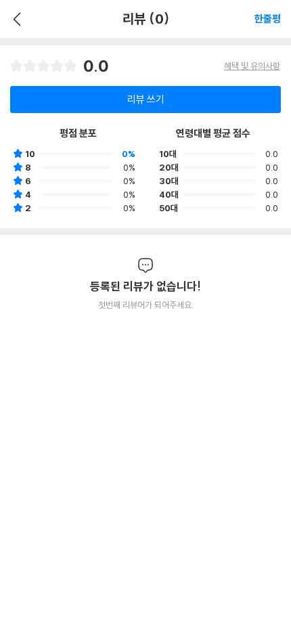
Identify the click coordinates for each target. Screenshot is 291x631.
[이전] (15, 19)
